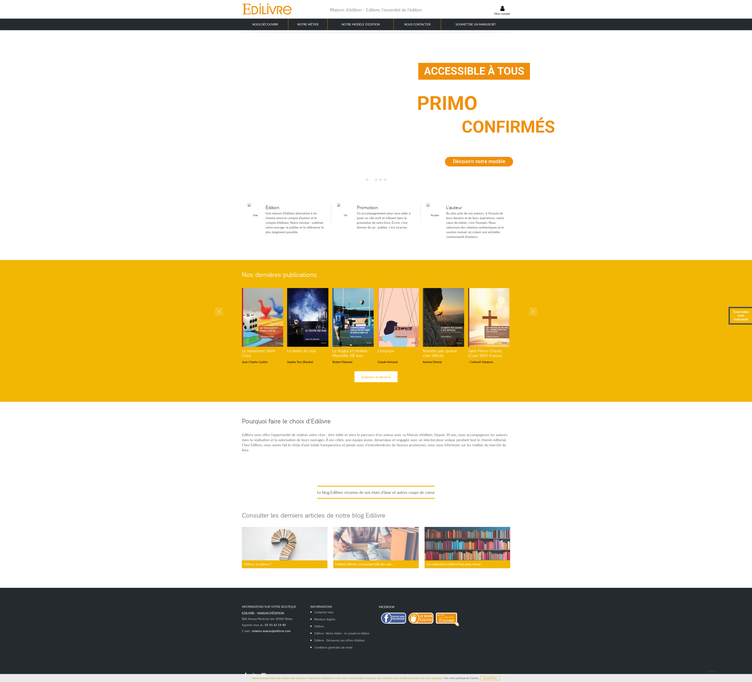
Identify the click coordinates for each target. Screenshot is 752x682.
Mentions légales (324, 619)
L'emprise (386, 351)
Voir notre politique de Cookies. (461, 678)
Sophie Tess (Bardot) (300, 362)
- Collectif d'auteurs (480, 362)
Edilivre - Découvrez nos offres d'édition (339, 640)
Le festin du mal (301, 351)
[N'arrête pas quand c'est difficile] (443, 317)
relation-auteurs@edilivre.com (271, 631)
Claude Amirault (388, 362)
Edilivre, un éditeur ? (258, 564)
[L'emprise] (398, 317)
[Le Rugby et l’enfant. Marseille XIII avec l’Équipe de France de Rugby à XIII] (353, 317)
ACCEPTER (490, 678)
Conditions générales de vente (333, 647)
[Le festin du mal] (307, 317)
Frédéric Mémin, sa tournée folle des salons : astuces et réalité (365, 564)
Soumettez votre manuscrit (741, 315)
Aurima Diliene (432, 362)
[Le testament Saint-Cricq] (262, 317)
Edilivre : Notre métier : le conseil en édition (341, 633)
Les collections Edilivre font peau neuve (454, 564)
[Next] (533, 311)
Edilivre (319, 626)
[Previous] (219, 311)
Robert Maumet (342, 362)
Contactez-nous (324, 612)
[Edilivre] (267, 9)
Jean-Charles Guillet (255, 362)
